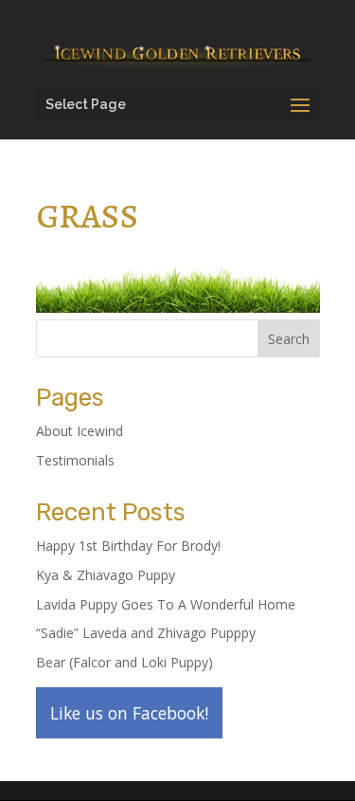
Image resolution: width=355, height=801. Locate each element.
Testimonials (75, 460)
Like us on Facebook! (129, 712)
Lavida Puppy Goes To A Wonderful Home (165, 604)
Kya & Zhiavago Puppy (105, 575)
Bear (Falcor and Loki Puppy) (124, 662)
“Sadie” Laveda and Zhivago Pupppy (146, 633)
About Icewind (79, 431)
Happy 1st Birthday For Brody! (128, 546)
